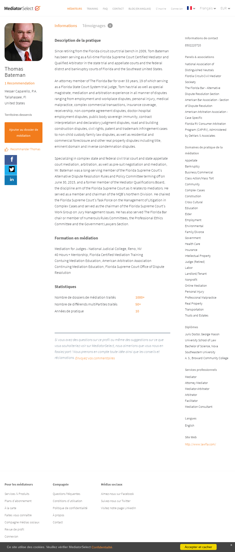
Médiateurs (74, 8)
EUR (224, 8)
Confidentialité (102, 547)
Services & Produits (17, 494)
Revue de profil (14, 529)
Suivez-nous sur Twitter (115, 501)
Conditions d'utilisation (67, 501)
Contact (118, 8)
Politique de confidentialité (70, 508)
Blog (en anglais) (140, 8)
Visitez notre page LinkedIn (118, 508)
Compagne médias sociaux (22, 522)
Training (92, 8)
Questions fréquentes (66, 494)
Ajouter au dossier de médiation (23, 133)
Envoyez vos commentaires (95, 358)
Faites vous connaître (18, 515)
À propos (58, 515)
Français (206, 8)
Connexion (177, 8)
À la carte (10, 508)
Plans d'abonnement (18, 501)
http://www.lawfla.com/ (200, 444)
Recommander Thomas (25, 149)
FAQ (105, 8)
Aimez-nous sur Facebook (117, 494)
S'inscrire (161, 8)
